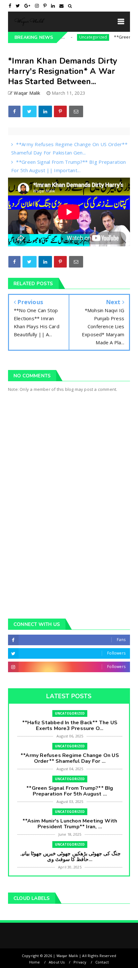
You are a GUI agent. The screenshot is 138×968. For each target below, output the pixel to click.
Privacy (79, 962)
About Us (57, 962)
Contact (102, 962)
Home (34, 962)
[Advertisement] (69, 533)
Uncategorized (83, 37)
